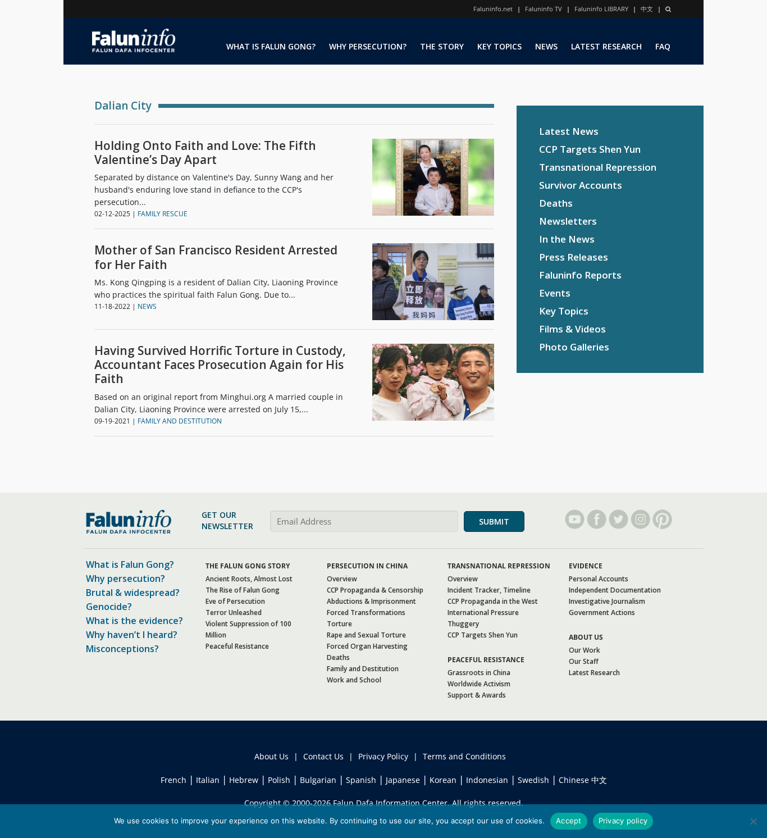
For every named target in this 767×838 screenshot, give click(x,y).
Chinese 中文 (583, 780)
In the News (567, 239)
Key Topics (563, 310)
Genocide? (109, 606)
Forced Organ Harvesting (367, 646)
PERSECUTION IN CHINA (367, 566)
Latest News (569, 131)
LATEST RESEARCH (606, 46)
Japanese (403, 780)
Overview (342, 579)
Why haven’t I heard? (131, 634)
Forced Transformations (366, 612)
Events (554, 292)
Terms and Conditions (464, 756)
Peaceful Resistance (237, 646)
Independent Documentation (615, 590)
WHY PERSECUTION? (368, 46)
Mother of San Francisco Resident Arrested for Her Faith (215, 257)
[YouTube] (575, 519)
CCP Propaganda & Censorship (375, 590)
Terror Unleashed (234, 612)
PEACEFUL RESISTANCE (486, 659)
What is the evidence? (134, 620)
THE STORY (442, 46)
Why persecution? (125, 578)
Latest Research (594, 672)
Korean (443, 780)
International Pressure (483, 612)
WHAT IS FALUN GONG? (271, 46)
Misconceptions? (122, 649)
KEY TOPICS (499, 46)
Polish (279, 780)
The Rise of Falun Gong (243, 590)
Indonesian (487, 780)
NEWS (546, 46)
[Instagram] (640, 519)
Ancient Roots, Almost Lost (249, 579)
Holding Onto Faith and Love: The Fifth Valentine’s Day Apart (205, 153)
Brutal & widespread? (133, 592)
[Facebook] (596, 519)
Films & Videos (572, 328)
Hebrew (243, 780)
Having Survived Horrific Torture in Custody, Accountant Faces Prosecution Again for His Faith (220, 365)
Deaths (556, 203)
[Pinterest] (662, 519)
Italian (208, 780)
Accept (569, 820)
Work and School (354, 680)
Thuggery (463, 623)
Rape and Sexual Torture (366, 635)
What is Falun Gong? (130, 564)
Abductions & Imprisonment (371, 601)
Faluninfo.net (493, 8)
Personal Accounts (598, 579)
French (173, 780)
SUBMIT (494, 521)
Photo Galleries (574, 346)
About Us (271, 756)
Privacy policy (623, 820)
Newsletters (568, 221)
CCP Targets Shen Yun (590, 149)
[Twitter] (618, 519)
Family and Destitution (363, 668)
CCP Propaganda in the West (493, 601)
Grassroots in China (479, 672)
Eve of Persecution (235, 601)
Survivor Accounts (580, 185)
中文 (647, 8)
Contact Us (323, 756)
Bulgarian (318, 780)
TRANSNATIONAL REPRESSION (499, 566)
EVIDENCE (585, 566)
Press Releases (573, 257)
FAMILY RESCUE (163, 213)
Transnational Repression (597, 167)
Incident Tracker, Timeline (489, 590)
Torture (339, 623)
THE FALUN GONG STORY (248, 566)
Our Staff (584, 661)
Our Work (584, 650)
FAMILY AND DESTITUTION (180, 421)
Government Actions (602, 612)
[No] (753, 821)
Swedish (533, 780)
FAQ (662, 46)
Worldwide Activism (479, 684)
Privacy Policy (383, 756)
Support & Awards (477, 695)
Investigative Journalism (607, 601)
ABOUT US (586, 637)
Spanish (361, 780)
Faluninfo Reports (580, 274)
